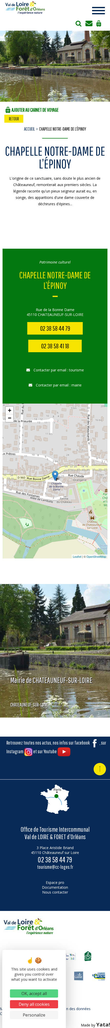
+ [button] (9, 410)
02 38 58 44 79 (55, 328)
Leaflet (77, 556)
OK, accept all (34, 993)
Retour (14, 118)
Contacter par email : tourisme (58, 370)
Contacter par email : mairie (58, 385)
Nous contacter (55, 892)
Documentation (55, 887)
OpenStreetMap (96, 556)
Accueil (29, 129)
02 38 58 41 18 (55, 346)
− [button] (9, 418)
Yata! (103, 1024)
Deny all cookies (34, 1004)
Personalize (34, 1015)
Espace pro (55, 882)
